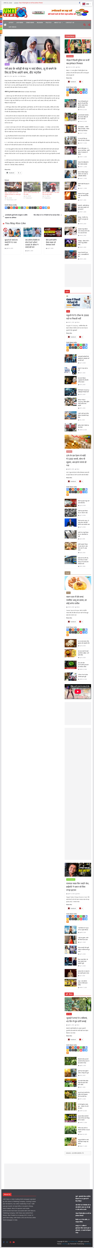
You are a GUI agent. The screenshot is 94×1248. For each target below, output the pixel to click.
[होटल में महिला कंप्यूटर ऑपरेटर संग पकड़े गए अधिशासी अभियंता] (71, 175)
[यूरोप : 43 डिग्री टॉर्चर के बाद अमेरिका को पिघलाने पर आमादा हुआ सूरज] (13, 187)
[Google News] (43, 208)
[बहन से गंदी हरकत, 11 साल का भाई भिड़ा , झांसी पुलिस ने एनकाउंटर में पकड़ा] (71, 152)
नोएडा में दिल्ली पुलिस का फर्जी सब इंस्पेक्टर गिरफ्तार (77, 62)
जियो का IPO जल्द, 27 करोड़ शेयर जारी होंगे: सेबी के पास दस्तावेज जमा (84, 522)
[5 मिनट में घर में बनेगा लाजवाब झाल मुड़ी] (71, 677)
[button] (62, 22)
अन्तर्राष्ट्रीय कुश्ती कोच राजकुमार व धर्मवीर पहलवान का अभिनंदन (16, 216)
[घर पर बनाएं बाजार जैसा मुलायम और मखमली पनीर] (71, 643)
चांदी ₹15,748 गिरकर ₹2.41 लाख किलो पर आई (83, 534)
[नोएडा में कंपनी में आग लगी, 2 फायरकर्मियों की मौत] (71, 255)
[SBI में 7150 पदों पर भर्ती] (71, 370)
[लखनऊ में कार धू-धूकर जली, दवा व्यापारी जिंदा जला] (71, 196)
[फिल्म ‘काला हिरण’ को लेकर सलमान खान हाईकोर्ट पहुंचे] (71, 962)
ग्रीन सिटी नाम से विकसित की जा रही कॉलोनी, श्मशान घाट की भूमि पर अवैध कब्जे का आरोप (83, 1207)
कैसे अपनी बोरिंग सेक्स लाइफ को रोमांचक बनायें (51, 242)
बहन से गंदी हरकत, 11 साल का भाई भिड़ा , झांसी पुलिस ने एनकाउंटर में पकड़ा (83, 151)
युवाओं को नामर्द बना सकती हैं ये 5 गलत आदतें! (11, 242)
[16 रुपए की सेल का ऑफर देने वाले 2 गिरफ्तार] (71, 140)
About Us (57, 22)
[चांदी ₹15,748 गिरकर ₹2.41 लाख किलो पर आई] (71, 535)
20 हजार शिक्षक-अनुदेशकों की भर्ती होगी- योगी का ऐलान (83, 380)
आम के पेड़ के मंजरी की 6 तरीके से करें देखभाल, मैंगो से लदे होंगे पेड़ (84, 1094)
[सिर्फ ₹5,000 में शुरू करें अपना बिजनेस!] (71, 503)
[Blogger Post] (22, 208)
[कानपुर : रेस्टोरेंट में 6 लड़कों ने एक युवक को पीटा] (71, 220)
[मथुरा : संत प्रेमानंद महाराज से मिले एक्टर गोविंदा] (71, 984)
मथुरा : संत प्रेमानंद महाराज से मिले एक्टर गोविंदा (82, 983)
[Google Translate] (25, 208)
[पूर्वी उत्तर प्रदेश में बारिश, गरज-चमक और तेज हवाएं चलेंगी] (50, 187)
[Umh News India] (5, 25)
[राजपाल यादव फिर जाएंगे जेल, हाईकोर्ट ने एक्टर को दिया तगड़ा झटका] (78, 870)
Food (68, 592)
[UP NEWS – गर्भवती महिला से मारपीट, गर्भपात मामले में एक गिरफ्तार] (71, 130)
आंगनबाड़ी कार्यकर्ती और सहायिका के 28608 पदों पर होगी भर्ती (83, 358)
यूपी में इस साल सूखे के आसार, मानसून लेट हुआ (83, 1072)
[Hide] (0, 35)
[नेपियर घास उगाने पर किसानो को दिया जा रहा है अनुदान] (71, 1131)
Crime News (30, 22)
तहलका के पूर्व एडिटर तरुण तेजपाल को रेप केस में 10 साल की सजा (83, 231)
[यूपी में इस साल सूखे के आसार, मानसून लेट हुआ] (71, 1073)
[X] (9, 208)
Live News (19, 22)
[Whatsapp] (19, 208)
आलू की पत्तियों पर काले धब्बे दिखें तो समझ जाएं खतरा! (83, 1141)
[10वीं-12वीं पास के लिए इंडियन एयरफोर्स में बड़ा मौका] (71, 416)
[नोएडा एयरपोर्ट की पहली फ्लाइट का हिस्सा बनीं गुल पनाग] (71, 950)
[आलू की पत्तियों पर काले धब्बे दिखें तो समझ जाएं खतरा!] (71, 1143)
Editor (16, 76)
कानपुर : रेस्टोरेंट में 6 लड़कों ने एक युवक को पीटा (83, 219)
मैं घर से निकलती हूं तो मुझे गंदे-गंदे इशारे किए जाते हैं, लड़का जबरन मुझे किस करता (83, 104)
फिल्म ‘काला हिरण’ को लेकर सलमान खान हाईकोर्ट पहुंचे (83, 961)
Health (7, 64)
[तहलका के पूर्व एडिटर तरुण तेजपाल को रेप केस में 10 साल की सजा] (71, 232)
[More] (48, 208)
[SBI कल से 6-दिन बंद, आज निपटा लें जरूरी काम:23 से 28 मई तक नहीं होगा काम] (71, 562)
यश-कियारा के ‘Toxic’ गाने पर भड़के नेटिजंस (83, 929)
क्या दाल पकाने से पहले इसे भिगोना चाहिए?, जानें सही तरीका (83, 653)
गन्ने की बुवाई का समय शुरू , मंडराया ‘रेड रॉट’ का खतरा (83, 1106)
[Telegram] (46, 208)
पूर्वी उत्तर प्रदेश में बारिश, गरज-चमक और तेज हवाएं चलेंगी (50, 193)
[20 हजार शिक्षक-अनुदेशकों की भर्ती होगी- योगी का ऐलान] (71, 381)
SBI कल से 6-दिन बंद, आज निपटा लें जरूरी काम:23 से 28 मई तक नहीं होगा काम (83, 560)
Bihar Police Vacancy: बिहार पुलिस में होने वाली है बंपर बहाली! (83, 402)
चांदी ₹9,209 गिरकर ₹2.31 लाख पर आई (83, 512)
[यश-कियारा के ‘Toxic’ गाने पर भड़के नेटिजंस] (71, 930)
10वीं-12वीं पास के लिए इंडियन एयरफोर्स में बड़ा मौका (83, 415)
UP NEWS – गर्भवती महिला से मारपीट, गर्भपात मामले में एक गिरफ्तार (83, 128)
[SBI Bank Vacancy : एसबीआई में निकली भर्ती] (71, 392)
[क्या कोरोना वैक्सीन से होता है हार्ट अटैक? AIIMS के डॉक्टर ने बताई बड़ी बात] (32, 229)
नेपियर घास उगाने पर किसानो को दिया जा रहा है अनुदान (84, 1130)
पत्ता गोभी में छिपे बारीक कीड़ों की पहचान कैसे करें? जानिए (83, 1082)
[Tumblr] (30, 208)
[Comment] (32, 208)
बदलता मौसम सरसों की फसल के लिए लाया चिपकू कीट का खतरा (83, 1118)
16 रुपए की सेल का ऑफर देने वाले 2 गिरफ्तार (84, 139)
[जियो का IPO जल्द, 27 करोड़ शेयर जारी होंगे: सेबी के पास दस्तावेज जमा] (71, 523)
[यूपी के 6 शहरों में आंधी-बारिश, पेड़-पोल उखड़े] (32, 187)
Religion (40, 22)
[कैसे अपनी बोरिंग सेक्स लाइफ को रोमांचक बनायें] (53, 229)
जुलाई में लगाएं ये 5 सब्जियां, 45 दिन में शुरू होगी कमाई (76, 1019)
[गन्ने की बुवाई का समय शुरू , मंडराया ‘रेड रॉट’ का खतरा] (71, 1107)
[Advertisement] (78, 275)
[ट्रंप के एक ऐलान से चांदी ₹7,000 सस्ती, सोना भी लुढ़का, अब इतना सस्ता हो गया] (78, 442)
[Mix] (1, 26)
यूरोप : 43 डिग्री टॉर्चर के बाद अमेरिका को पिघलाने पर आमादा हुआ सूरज (13, 194)
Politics (48, 22)
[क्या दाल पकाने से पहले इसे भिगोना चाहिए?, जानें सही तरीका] (71, 654)
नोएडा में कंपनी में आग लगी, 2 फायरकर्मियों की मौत (83, 254)
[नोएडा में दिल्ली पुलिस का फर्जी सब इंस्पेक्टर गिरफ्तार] (78, 46)
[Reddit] (11, 208)
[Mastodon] (1, 24)
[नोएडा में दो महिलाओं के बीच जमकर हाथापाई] (71, 164)
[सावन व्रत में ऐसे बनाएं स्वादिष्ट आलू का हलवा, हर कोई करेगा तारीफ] (78, 583)
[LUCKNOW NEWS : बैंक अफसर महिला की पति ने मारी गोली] (71, 118)
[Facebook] (6, 208)
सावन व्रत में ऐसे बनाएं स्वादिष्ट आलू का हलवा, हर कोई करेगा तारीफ (76, 600)
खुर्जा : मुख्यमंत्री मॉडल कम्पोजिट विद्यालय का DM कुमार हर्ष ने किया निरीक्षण (83, 1198)
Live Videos (12, 27)
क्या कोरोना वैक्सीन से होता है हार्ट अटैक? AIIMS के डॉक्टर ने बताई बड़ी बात (32, 243)
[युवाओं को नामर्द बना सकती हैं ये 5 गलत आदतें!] (12, 229)
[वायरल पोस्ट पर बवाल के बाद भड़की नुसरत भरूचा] (71, 973)
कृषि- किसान (69, 1014)
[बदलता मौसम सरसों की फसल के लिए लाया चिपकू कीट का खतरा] (71, 1119)
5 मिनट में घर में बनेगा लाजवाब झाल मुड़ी (83, 675)
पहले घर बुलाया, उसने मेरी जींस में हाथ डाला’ (83, 938)
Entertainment (71, 879)
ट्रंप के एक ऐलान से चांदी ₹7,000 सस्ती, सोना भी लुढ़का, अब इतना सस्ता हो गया (76, 460)
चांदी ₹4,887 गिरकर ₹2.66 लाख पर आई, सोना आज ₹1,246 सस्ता (83, 547)
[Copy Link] (27, 208)
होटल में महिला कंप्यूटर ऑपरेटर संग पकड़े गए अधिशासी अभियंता (83, 174)
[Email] (38, 208)
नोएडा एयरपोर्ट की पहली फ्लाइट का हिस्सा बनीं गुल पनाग (84, 949)
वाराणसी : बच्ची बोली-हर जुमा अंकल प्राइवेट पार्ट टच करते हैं (83, 207)
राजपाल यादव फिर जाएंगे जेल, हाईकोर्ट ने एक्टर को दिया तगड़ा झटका (77, 886)
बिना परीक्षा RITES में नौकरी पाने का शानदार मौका (47, 215)
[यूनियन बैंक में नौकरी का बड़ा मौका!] (71, 427)
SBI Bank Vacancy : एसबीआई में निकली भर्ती (84, 391)
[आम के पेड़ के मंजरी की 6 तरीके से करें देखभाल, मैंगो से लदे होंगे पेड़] (71, 1095)
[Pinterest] (17, 208)
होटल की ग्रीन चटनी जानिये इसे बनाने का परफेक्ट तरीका (83, 664)
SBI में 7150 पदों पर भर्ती (83, 369)
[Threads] (35, 208)
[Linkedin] (14, 208)
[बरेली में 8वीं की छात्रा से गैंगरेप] (71, 186)
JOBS (68, 311)
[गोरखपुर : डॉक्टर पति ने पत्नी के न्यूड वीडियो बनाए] (71, 244)
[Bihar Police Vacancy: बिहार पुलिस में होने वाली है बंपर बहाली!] (71, 404)
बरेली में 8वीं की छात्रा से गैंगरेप (83, 185)
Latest (11, 22)
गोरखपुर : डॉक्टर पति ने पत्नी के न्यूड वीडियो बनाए (83, 242)
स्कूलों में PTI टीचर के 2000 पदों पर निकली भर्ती (77, 317)
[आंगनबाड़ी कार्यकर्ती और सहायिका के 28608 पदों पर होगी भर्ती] (71, 359)
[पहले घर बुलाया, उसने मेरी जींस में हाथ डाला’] (71, 940)
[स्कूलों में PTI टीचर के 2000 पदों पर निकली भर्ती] (78, 302)
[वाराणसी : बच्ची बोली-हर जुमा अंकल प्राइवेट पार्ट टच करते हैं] (71, 208)
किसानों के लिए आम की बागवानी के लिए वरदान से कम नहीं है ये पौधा (83, 1061)
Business (69, 451)
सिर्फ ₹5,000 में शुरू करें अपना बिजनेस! (83, 502)
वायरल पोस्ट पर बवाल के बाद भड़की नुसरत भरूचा (83, 972)
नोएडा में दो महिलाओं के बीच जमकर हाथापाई (83, 163)
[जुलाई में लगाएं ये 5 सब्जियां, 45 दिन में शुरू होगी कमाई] (78, 1004)
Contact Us (70, 22)
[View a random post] (89, 25)
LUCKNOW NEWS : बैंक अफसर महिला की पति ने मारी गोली (83, 117)
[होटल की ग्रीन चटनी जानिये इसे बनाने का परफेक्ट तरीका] (71, 666)
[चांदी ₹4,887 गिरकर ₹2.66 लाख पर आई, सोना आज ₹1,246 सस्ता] (71, 548)
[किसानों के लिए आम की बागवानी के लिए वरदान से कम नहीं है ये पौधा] (71, 1062)
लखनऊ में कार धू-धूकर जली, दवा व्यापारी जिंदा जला (83, 195)
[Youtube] (40, 208)
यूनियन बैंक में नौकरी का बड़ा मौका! (83, 426)
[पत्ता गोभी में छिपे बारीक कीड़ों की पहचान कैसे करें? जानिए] (71, 1084)
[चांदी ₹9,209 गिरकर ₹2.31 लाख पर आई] (71, 513)
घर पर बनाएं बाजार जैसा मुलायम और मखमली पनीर (84, 642)
